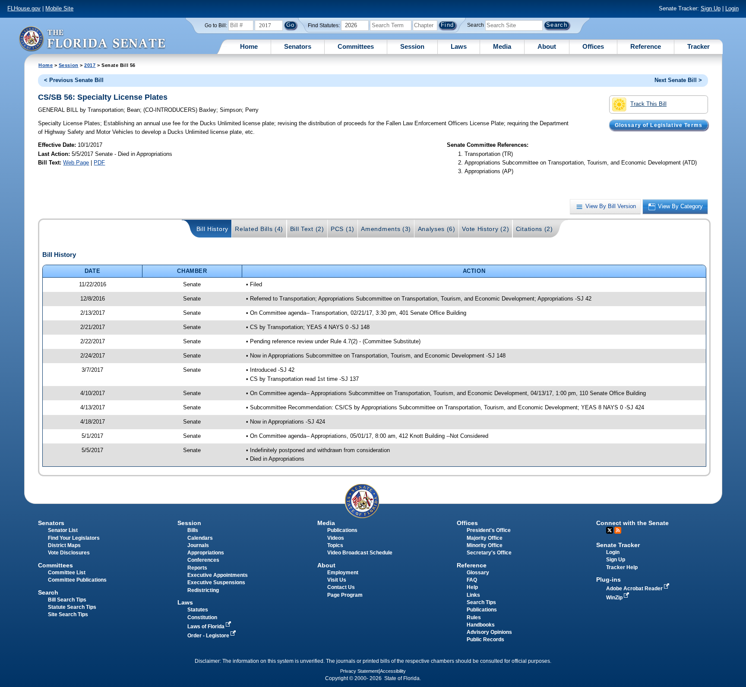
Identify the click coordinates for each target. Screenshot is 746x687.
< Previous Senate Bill (74, 80)
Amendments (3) (386, 228)
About (546, 46)
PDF (99, 162)
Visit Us (336, 580)
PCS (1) (342, 228)
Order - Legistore (209, 635)
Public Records (485, 639)
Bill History (212, 228)
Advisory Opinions (489, 632)
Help (472, 587)
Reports (197, 567)
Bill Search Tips (67, 599)
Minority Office (485, 545)
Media (502, 46)
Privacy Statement (359, 671)
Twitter (609, 530)
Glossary (478, 572)
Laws (459, 46)
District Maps (64, 545)
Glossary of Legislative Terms (658, 124)
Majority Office (485, 538)
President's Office (489, 530)
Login (732, 8)
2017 (89, 65)
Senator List (63, 530)
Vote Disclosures (69, 552)
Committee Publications (77, 580)
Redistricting (203, 590)
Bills (192, 530)
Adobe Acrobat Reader (635, 588)
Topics (335, 545)
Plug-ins (608, 579)
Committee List (66, 572)
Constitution (202, 617)
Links (473, 595)
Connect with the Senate (632, 522)
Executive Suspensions (216, 582)
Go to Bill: (216, 25)
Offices (593, 46)
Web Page (76, 162)
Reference (645, 46)
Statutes (197, 609)
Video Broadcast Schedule (359, 552)
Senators (297, 46)
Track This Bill (648, 104)
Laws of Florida (206, 626)
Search (475, 25)
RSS (617, 530)
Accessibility (393, 671)
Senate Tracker (618, 544)
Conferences (203, 560)
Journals (198, 545)
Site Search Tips (68, 614)
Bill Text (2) (307, 228)
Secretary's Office (489, 552)
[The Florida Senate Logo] (92, 38)
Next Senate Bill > (678, 80)
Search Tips (481, 602)
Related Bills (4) (259, 228)
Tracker (698, 46)
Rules (474, 617)
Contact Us (341, 587)
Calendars (200, 538)
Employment (342, 572)
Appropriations (205, 552)
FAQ (472, 580)
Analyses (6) (436, 228)
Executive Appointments (217, 575)
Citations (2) (534, 228)
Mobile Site (59, 8)
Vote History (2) (485, 228)
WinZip (615, 597)
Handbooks (481, 624)
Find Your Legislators (74, 538)
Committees (356, 46)
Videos (335, 538)
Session (412, 46)
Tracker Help (622, 567)
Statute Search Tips (72, 607)
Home (249, 46)
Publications (342, 530)
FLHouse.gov (24, 8)
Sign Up (711, 8)
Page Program (345, 595)
